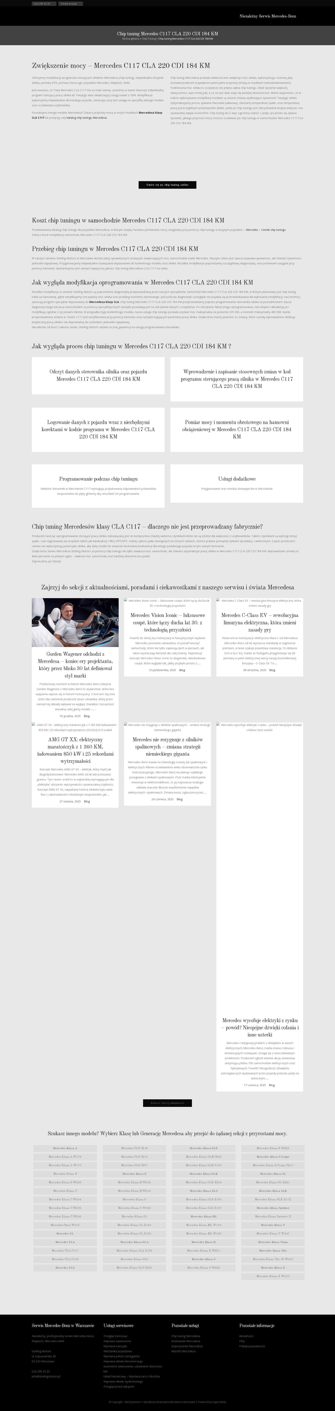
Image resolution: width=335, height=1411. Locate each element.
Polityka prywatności (252, 1346)
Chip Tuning (149, 38)
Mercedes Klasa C (65, 1191)
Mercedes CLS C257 (134, 1165)
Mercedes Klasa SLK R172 (273, 1199)
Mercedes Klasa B (65, 1174)
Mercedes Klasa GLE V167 (204, 1165)
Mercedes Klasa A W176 (65, 1157)
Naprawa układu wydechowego (123, 1381)
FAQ (242, 1341)
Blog (87, 716)
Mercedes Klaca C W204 (65, 1199)
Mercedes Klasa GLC (134, 1259)
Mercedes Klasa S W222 (203, 1268)
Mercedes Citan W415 (65, 1225)
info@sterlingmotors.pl (46, 1376)
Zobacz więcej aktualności (167, 1103)
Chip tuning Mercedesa (185, 1336)
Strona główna (130, 38)
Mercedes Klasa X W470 (272, 1276)
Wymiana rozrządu (115, 1346)
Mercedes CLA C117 (65, 1250)
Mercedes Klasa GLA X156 (134, 1250)
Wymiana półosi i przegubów (122, 1356)
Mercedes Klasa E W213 (134, 1191)
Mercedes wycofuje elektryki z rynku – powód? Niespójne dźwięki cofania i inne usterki (260, 1028)
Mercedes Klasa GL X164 (134, 1225)
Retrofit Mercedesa (183, 1351)
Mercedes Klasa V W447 (273, 1233)
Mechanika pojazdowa (118, 1351)
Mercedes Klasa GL (134, 1216)
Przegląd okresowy (115, 1336)
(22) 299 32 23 (42, 3)
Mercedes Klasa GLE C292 (204, 1157)
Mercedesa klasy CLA (104, 302)
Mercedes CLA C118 (65, 1259)
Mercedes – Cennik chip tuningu (266, 230)
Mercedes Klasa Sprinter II (273, 1216)
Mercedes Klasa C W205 (65, 1208)
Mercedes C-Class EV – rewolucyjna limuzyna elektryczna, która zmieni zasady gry (259, 622)
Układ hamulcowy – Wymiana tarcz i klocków (132, 1376)
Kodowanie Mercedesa (185, 1341)
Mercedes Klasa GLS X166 (204, 1199)
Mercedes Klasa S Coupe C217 (273, 1165)
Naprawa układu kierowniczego (123, 1361)
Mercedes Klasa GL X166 (134, 1233)
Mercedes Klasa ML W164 (203, 1225)
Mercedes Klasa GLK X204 (204, 1182)
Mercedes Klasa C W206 (65, 1216)
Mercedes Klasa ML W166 (203, 1233)
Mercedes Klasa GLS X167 (204, 1208)
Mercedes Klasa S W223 (273, 1148)
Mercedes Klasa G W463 (134, 1208)
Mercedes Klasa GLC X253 (134, 1268)
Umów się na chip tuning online (167, 185)
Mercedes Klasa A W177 (65, 1165)
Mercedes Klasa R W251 (203, 1250)
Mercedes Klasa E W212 (134, 1182)
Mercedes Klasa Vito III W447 (273, 1259)
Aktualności (246, 1336)
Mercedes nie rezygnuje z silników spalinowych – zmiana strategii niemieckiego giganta (167, 747)
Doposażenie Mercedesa (187, 1346)
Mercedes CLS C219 (134, 1157)
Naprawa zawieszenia (117, 1341)
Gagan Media (219, 1402)
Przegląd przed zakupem (119, 1386)
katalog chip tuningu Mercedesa (87, 117)
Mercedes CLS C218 (134, 1148)
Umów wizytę (69, 3)
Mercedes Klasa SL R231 (273, 1182)
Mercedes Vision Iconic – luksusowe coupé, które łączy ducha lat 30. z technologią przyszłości (167, 622)
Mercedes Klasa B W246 (65, 1182)
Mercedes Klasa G (134, 1199)
